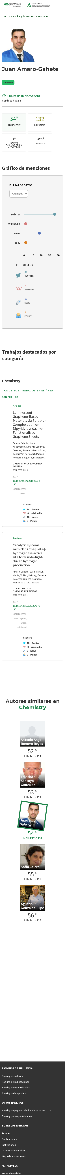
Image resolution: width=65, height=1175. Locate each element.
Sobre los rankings (15, 1125)
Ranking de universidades (16, 1087)
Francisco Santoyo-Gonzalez (28, 780)
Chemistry (8, 82)
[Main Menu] (57, 5)
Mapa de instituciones (14, 1156)
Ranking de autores (12, 1076)
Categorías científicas (13, 1150)
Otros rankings (13, 1102)
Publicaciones (9, 1139)
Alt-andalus (10, 1165)
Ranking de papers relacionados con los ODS (26, 1110)
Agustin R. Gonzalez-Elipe (32, 905)
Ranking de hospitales (14, 1093)
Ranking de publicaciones (15, 1081)
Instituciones (9, 1144)
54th (39, 139)
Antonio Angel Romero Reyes (32, 741)
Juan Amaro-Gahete (30, 823)
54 (13, 118)
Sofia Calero (30, 866)
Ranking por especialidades (17, 1116)
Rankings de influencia (17, 1068)
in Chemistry (14, 125)
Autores (6, 1133)
